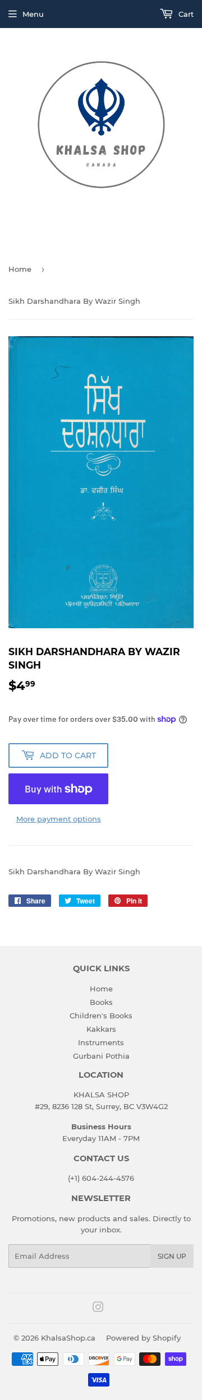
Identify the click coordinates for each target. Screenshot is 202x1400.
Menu (33, 14)
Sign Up (172, 1256)
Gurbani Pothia (101, 1055)
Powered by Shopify (143, 1337)
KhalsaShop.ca (68, 1337)
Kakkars (101, 1028)
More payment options (58, 818)
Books (101, 1002)
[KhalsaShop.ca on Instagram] (98, 1308)
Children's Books (101, 1015)
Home (19, 269)
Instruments (101, 1042)
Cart (185, 14)
